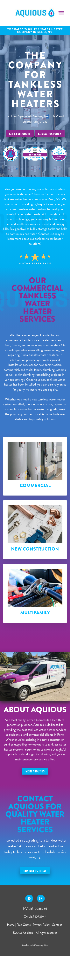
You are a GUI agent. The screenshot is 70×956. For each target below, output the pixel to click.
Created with (35, 945)
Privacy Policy (41, 925)
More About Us (35, 771)
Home (11, 925)
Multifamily (35, 612)
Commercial (35, 485)
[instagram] (41, 898)
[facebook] (29, 898)
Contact (57, 925)
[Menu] (61, 13)
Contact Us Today (49, 133)
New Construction (35, 549)
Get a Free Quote (19, 133)
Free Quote (24, 925)
